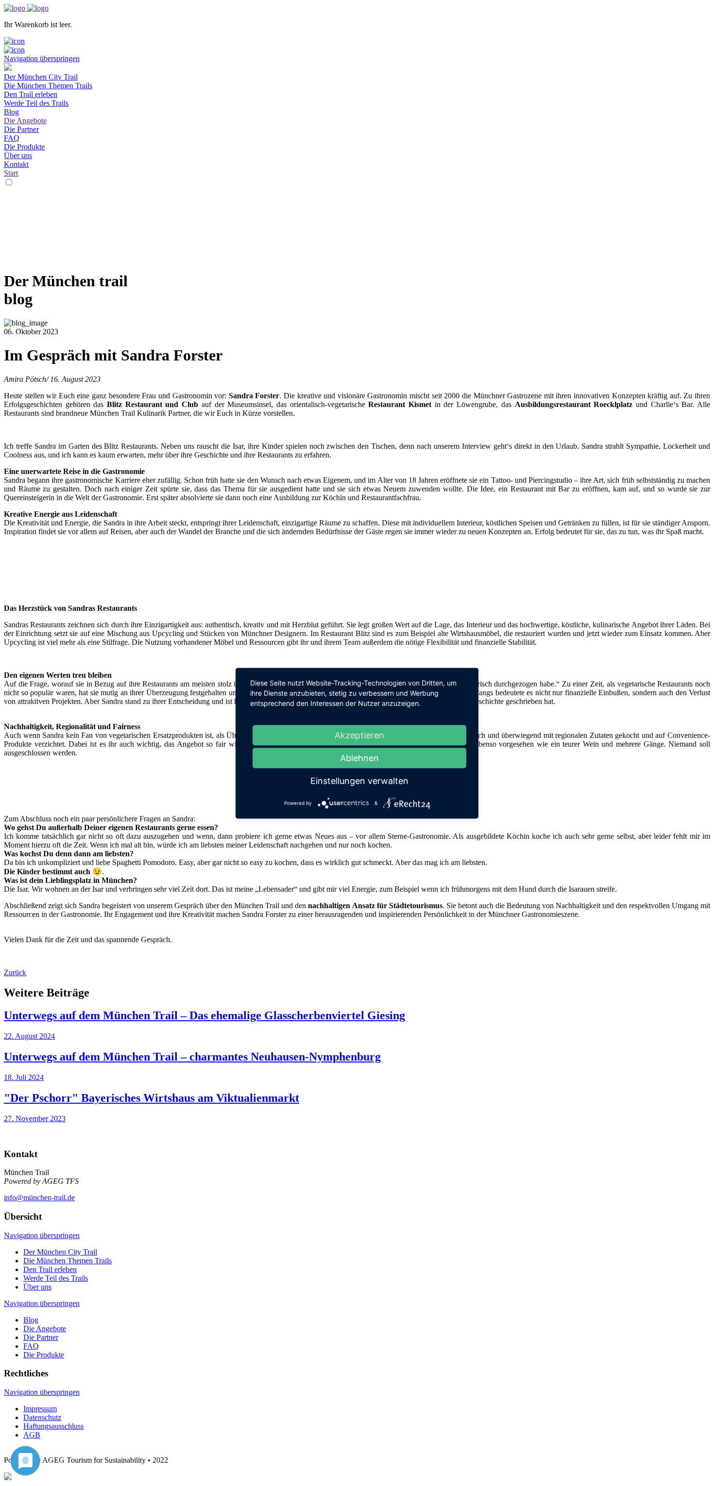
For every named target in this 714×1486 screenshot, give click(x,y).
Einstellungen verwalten (359, 780)
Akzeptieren (359, 735)
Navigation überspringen (42, 58)
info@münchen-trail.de (39, 1197)
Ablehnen (359, 757)
